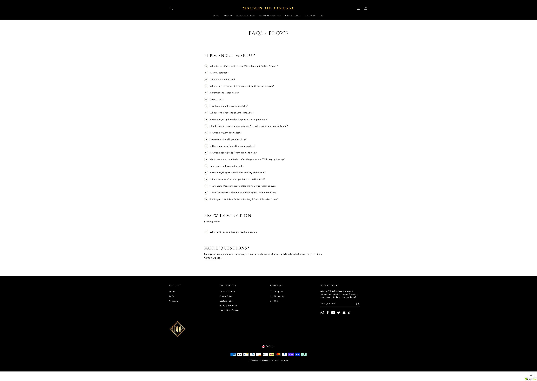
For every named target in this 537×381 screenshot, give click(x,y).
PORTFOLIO (310, 15)
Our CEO (274, 301)
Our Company (276, 291)
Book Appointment (228, 305)
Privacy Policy (226, 296)
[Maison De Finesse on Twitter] (338, 312)
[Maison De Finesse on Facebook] (327, 312)
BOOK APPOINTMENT (245, 15)
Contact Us (174, 301)
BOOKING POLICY (292, 15)
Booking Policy (226, 301)
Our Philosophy (277, 296)
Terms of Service (227, 291)
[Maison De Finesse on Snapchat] (344, 312)
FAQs (321, 15)
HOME (216, 15)
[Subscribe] (357, 304)
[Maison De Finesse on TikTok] (349, 312)
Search (172, 291)
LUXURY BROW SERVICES (270, 15)
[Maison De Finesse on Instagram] (322, 312)
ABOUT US (227, 15)
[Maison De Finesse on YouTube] (333, 312)
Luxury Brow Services (229, 310)
